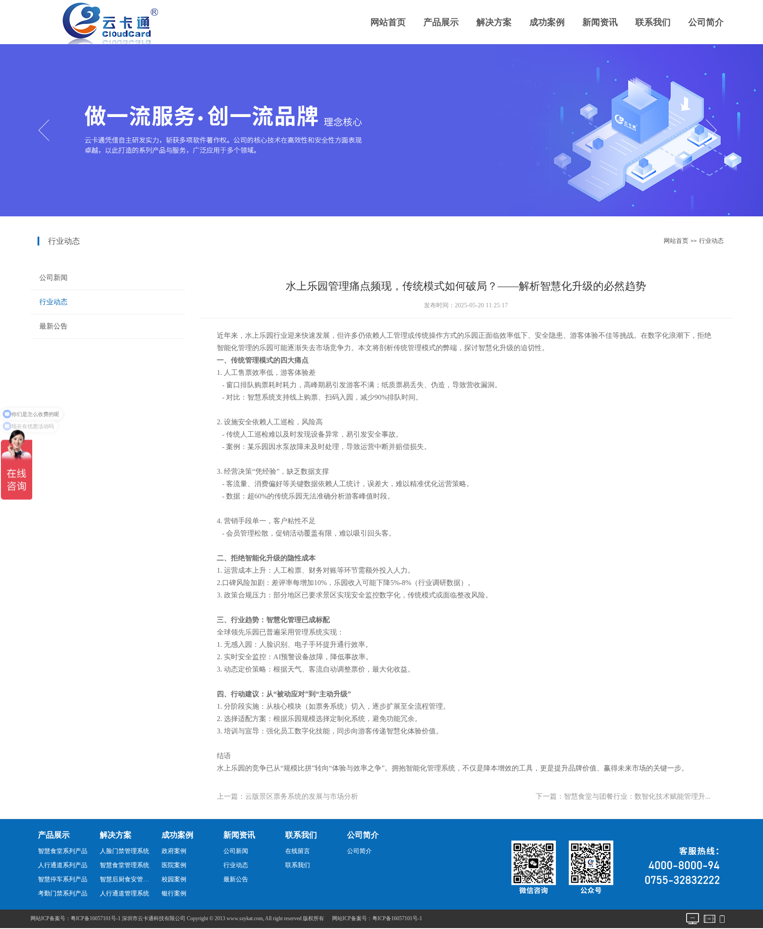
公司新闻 (53, 277)
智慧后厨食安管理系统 (127, 879)
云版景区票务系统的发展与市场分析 (301, 796)
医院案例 (174, 865)
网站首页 (388, 22)
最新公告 (53, 326)
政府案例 (174, 851)
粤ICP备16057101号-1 (397, 918)
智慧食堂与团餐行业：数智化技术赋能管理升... (637, 796)
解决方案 (494, 22)
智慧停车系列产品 (62, 879)
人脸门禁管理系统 (124, 851)
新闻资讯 (600, 22)
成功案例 (547, 22)
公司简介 (706, 22)
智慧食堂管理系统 (124, 865)
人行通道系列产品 (62, 865)
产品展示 (441, 22)
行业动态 (711, 241)
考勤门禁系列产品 (62, 893)
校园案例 (174, 879)
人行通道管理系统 (124, 893)
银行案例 (174, 893)
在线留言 (297, 851)
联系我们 (653, 22)
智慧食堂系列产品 (62, 851)
